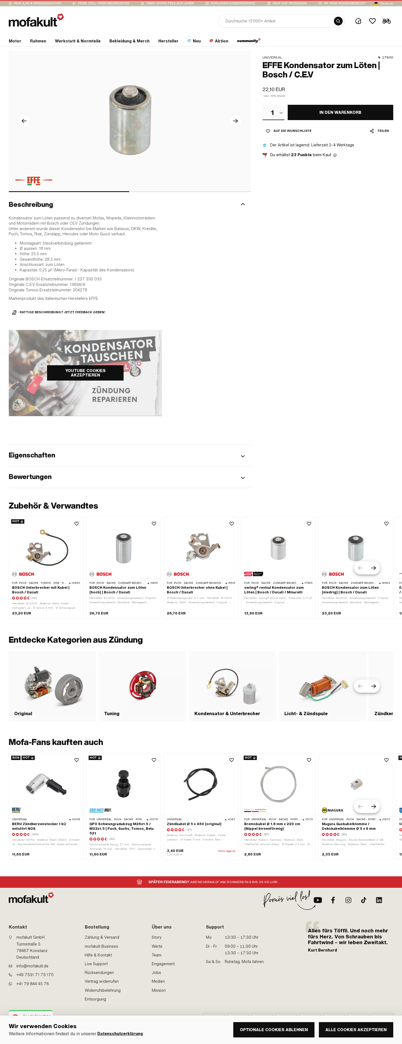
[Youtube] (317, 900)
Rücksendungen (99, 972)
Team (156, 955)
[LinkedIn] (379, 900)
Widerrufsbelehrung (103, 990)
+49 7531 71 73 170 (35, 975)
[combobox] (273, 112)
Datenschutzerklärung (120, 1033)
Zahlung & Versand (102, 937)
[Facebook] (333, 900)
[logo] (36, 20)
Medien (158, 981)
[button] (130, 205)
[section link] (249, 42)
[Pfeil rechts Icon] (235, 120)
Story (157, 937)
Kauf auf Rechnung (290, 3)
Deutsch (386, 3)
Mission (159, 990)
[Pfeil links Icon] (24, 120)
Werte (157, 946)
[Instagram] (348, 900)
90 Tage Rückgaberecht (345, 3)
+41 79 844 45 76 (32, 984)
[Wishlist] (372, 21)
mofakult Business (101, 946)
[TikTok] (363, 900)
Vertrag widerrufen (102, 981)
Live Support (96, 964)
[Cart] (386, 21)
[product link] (46, 568)
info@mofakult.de (32, 966)
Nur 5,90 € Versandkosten (37, 3)
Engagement (163, 964)
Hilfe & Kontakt (98, 955)
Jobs (156, 972)
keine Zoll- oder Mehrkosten (103, 3)
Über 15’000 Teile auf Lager (170, 3)
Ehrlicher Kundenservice (233, 3)
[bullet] (69, 191)
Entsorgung (95, 999)
